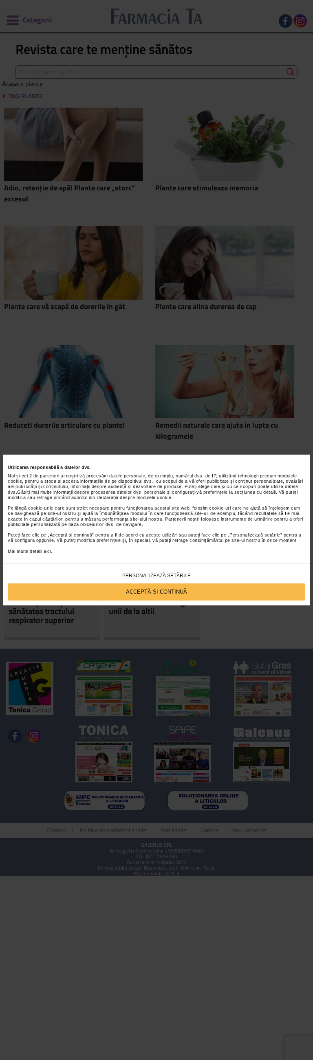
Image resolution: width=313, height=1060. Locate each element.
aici (47, 551)
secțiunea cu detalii (255, 492)
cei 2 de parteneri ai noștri (50, 475)
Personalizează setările (156, 576)
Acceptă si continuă (156, 592)
